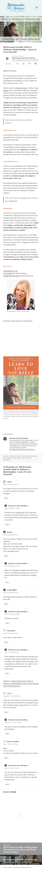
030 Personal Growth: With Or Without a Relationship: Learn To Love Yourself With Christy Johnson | (21, 683)
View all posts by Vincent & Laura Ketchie (21, 449)
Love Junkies (8, 273)
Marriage (7, 458)
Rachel (9, 532)
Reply (6, 498)
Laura (9, 482)
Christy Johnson (21, 88)
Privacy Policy (7, 867)
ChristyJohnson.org (10, 271)
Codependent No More (11, 276)
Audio (7, 456)
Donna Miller (12, 590)
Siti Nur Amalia (13, 741)
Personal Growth (16, 458)
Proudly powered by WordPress (22, 867)
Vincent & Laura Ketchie (30, 456)
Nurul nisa (11, 631)
